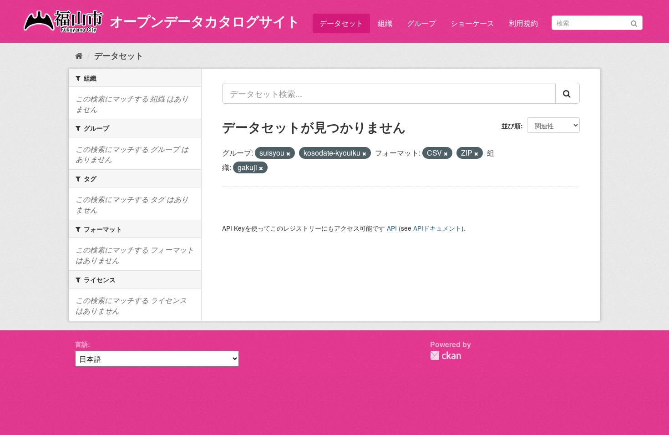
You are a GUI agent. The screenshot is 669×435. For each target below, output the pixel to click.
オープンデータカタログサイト (205, 20)
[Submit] (634, 22)
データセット (341, 23)
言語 (81, 344)
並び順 (511, 125)
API (392, 228)
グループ (421, 23)
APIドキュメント (437, 228)
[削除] (288, 153)
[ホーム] (79, 55)
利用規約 (523, 23)
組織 (385, 23)
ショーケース (472, 23)
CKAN (445, 355)
